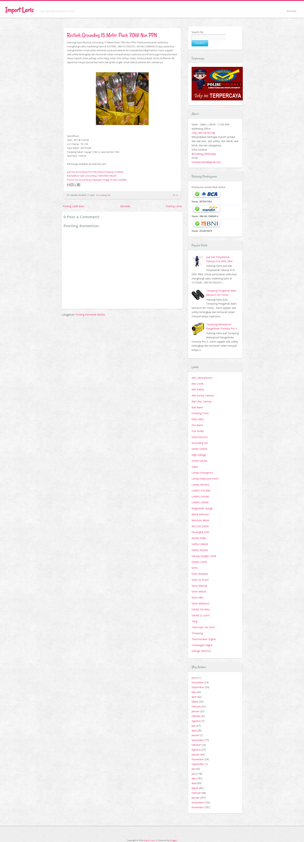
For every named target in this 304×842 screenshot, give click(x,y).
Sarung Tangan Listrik (204, 556)
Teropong (197, 633)
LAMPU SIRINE (200, 502)
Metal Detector (200, 514)
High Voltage (199, 455)
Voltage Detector (201, 651)
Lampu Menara (200, 484)
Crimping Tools (200, 413)
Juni (194, 677)
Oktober (196, 716)
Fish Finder (198, 431)
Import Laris (19, 9)
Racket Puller (199, 538)
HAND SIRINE (199, 449)
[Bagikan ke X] (75, 184)
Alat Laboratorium (202, 377)
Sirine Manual (199, 585)
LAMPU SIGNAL (201, 496)
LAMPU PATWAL (201, 490)
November (198, 740)
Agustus (196, 721)
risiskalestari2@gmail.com (206, 162)
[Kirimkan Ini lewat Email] (68, 184)
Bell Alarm (197, 407)
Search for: (198, 32)
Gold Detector (200, 437)
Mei (194, 692)
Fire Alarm (197, 425)
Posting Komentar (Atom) (90, 314)
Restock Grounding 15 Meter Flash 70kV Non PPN (112, 35)
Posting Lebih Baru (73, 206)
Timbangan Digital (202, 645)
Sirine (195, 567)
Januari (195, 711)
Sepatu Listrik (199, 561)
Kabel (195, 466)
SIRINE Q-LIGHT (201, 615)
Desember (198, 682)
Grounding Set (103, 195)
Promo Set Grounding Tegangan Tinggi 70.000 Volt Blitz (97, 179)
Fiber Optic (198, 419)
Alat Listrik (197, 383)
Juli (193, 768)
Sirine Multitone (200, 603)
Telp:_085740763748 (203, 133)
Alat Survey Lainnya (203, 395)
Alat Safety (198, 389)
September (198, 687)
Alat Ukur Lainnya (201, 401)
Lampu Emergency (202, 472)
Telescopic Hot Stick (203, 627)
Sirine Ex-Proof (200, 579)
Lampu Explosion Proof (205, 478)
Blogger (173, 840)
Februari (196, 706)
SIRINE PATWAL (201, 609)
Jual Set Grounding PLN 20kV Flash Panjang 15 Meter (95, 171)
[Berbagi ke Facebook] (78, 184)
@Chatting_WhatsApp (204, 153)
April (194, 697)
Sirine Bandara (200, 573)
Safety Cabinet (200, 544)
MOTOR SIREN (200, 526)
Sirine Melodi (199, 591)
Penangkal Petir (200, 532)
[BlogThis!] (72, 184)
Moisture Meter (200, 520)
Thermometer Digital (204, 639)
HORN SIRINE (199, 461)
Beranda (291, 11)
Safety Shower (200, 550)
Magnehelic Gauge (202, 508)
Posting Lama (174, 206)
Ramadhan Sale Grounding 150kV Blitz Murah (91, 175)
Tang (194, 621)
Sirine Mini (197, 597)
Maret (195, 701)
